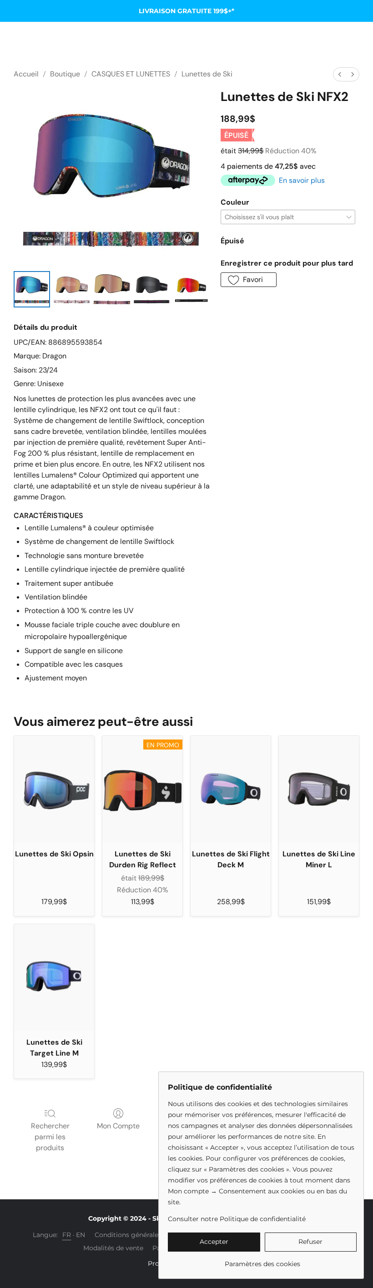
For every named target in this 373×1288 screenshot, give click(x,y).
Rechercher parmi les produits (50, 1136)
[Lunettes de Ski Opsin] (54, 789)
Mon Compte (118, 1126)
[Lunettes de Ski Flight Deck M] (231, 789)
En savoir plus (302, 180)
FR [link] (66, 1235)
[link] (262, 1260)
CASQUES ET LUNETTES (130, 74)
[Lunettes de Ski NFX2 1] (72, 289)
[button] (249, 279)
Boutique (65, 74)
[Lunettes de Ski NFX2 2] (112, 289)
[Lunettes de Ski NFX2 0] (32, 289)
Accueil (26, 74)
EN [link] (81, 1235)
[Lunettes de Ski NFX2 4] (191, 289)
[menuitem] (339, 74)
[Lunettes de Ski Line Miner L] (319, 789)
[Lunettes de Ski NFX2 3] (152, 289)
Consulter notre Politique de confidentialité (237, 1219)
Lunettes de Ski (206, 74)
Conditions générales (128, 1235)
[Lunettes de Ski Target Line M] (54, 977)
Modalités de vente (113, 1248)
